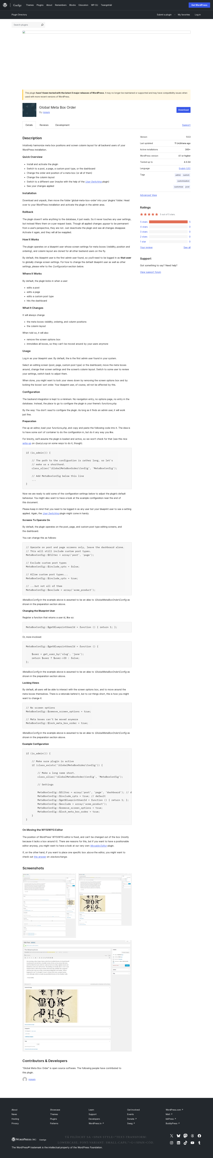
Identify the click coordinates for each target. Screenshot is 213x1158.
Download (183, 110)
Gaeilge (42, 1140)
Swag (131, 1123)
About (14, 1109)
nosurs (46, 112)
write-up (26, 443)
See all (187, 247)
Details (29, 125)
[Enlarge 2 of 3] (127, 877)
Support (186, 125)
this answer (40, 856)
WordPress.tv (96, 1123)
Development (62, 125)
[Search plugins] (42, 25)
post (187, 187)
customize (178, 187)
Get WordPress (199, 5)
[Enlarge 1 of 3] (72, 877)
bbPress (171, 1119)
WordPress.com (174, 1109)
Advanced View (148, 195)
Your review (146, 247)
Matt (169, 1114)
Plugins (53, 1119)
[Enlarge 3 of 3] (127, 944)
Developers (94, 1119)
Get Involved (133, 1109)
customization (183, 181)
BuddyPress (173, 1123)
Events (130, 1114)
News (14, 1114)
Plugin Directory (19, 14)
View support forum (150, 272)
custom (186, 175)
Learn (91, 1109)
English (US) (185, 168)
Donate (132, 1119)
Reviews (44, 125)
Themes (54, 1114)
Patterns (54, 1123)
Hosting (15, 1119)
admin (178, 175)
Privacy (15, 1123)
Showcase (55, 1109)
